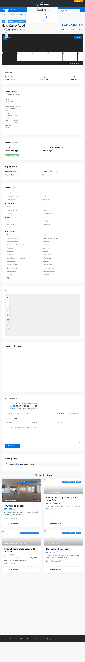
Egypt (16, 151)
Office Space (10, 14)
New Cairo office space (15, 506)
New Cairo (22, 30)
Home (3, 14)
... (25, 560)
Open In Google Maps (11, 155)
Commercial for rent (9, 21)
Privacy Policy (47, 639)
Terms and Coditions (33, 639)
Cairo (9, 147)
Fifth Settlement (51, 147)
